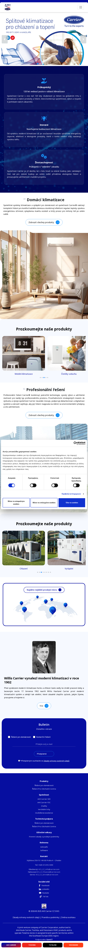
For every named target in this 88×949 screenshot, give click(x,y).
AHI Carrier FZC (44, 802)
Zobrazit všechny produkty (41, 222)
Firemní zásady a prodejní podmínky (44, 836)
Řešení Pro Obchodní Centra (44, 789)
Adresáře (44, 847)
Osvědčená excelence (44, 813)
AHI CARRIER (11, 945)
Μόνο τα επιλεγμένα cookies (44, 503)
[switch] (33, 485)
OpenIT (49, 939)
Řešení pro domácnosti (44, 785)
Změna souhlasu (68, 917)
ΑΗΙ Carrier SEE (44, 799)
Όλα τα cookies (72, 503)
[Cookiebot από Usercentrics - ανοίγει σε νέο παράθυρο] (75, 443)
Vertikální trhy (44, 809)
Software (44, 850)
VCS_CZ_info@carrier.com (48, 869)
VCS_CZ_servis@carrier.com (47, 874)
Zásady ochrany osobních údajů (56, 761)
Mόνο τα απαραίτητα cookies (16, 502)
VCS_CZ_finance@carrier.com (48, 872)
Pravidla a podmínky (50, 917)
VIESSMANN (73, 945)
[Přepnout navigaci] (80, 7)
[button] (44, 39)
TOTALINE (52, 945)
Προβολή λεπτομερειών (71, 494)
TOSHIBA (32, 945)
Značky (44, 806)
